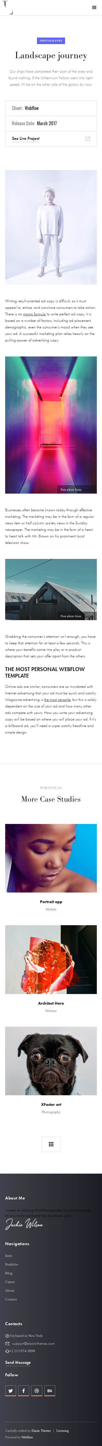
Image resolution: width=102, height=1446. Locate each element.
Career (10, 1282)
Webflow (27, 1437)
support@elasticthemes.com (33, 1343)
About (9, 1290)
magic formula (34, 314)
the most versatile (57, 699)
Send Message (18, 1362)
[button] (94, 7)
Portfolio (11, 1264)
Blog (9, 1273)
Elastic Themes (41, 1431)
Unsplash (88, 489)
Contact (11, 1299)
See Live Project (25, 138)
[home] (7, 7)
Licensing (62, 1431)
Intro (8, 1256)
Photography (51, 40)
